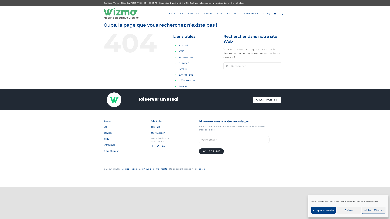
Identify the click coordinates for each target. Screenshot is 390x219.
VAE (181, 51)
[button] (282, 13)
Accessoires (186, 57)
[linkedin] (163, 146)
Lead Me (201, 168)
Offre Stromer (187, 80)
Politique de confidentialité (154, 168)
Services (184, 63)
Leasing (183, 86)
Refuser (349, 210)
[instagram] (158, 146)
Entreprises (186, 74)
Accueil (183, 45)
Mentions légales (130, 168)
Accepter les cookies (323, 210)
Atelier (183, 69)
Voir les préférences (374, 210)
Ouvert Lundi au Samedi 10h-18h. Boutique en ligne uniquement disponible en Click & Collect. (201, 3)
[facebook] (152, 146)
